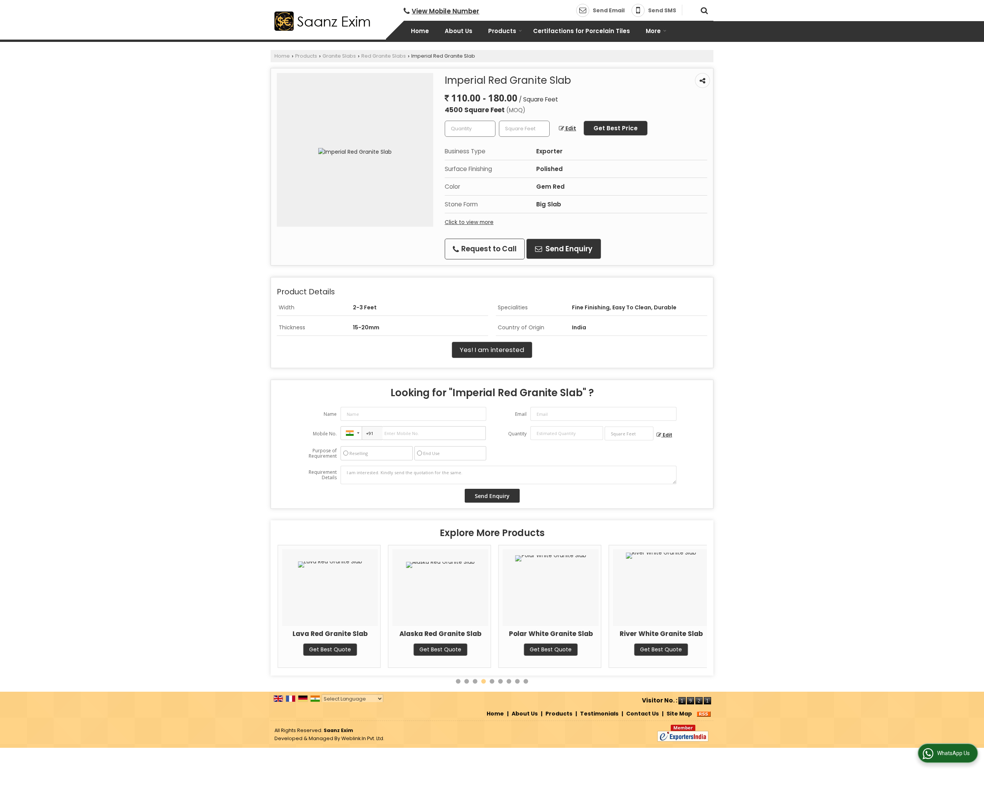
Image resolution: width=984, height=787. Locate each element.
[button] (445, 11)
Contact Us (642, 713)
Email (521, 414)
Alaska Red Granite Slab (440, 633)
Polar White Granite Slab (550, 633)
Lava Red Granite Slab (329, 633)
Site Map (679, 713)
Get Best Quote (330, 649)
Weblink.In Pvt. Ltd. (362, 738)
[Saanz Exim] (322, 21)
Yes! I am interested (492, 349)
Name (330, 414)
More (653, 31)
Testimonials (599, 713)
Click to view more (469, 222)
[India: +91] (351, 433)
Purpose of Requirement (323, 453)
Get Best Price (615, 128)
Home (420, 31)
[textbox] (524, 129)
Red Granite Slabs (383, 56)
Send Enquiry (568, 249)
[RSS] (704, 713)
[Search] (703, 10)
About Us (458, 31)
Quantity (517, 433)
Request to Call (488, 249)
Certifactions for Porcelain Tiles (581, 31)
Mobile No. (325, 433)
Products (502, 31)
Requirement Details (323, 475)
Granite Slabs (339, 56)
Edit (570, 128)
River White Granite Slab (660, 633)
